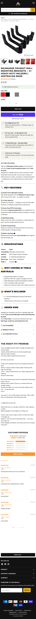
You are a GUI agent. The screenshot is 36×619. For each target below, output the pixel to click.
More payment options (18, 118)
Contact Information (8, 610)
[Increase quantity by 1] (16, 103)
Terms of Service (23, 612)
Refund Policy (27, 610)
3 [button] (18, 527)
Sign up (27, 590)
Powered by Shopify (18, 616)
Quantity (3, 99)
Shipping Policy (13, 612)
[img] (4, 465)
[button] (4, 61)
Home (2, 18)
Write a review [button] (18, 454)
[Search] (32, 10)
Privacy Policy (18, 610)
